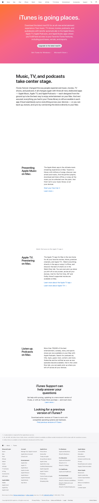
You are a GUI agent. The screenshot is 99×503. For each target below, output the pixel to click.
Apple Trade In (44, 471)
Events (80, 485)
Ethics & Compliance (83, 482)
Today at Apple (44, 456)
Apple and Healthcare (65, 471)
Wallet (4, 482)
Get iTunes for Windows (40, 52)
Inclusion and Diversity (84, 459)
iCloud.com (24, 456)
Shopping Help (44, 481)
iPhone (4, 459)
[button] (91, 2)
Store (3, 451)
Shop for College (64, 465)
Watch (4, 461)
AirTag (4, 471)
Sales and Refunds (56, 500)
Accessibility (81, 451)
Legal (64, 500)
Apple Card (5, 485)
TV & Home (5, 469)
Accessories (5, 474)
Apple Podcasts (25, 477)
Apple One (24, 463)
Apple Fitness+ (25, 472)
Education (80, 454)
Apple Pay (5, 487)
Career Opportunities (84, 477)
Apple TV (23, 465)
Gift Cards (5, 476)
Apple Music (24, 468)
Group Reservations (45, 459)
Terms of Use (45, 500)
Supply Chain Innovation (84, 466)
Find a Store (43, 451)
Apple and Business (64, 451)
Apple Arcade (25, 470)
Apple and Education (64, 460)
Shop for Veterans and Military (67, 480)
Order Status (43, 479)
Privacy (80, 461)
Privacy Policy (36, 500)
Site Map (70, 500)
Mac (3, 454)
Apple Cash (5, 490)
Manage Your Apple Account (29, 451)
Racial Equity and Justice (85, 464)
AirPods (4, 466)
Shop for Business (64, 454)
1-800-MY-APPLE (48, 495)
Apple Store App (44, 464)
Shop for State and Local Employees (66, 483)
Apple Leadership (83, 475)
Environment (81, 456)
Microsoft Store (60, 52)
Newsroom (81, 472)
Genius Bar (43, 454)
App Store (24, 482)
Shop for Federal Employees (67, 487)
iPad (3, 456)
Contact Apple (82, 487)
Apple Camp (43, 461)
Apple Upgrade (44, 469)
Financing (42, 474)
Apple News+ (25, 475)
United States (93, 500)
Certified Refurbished (46, 466)
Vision (4, 464)
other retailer (30, 495)
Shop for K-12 (63, 463)
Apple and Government (65, 478)
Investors (80, 480)
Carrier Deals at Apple (46, 476)
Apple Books (24, 480)
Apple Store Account (27, 454)
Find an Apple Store (18, 495)
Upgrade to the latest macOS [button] (49, 46)
